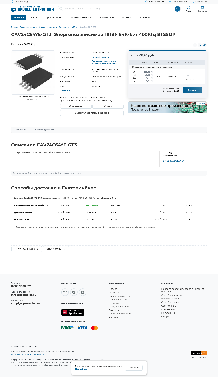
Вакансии (114, 310)
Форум (165, 317)
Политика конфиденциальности (27, 354)
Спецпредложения (119, 307)
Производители (118, 300)
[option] (33, 72)
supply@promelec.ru (25, 303)
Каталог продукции (120, 296)
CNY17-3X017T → (56, 249)
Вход (188, 11)
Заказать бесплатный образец (92, 113)
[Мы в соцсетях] (65, 292)
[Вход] (188, 7)
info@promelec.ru (23, 295)
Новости (113, 289)
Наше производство (120, 314)
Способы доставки (44, 130)
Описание (65, 91)
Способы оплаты (170, 302)
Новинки (114, 303)
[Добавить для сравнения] (200, 45)
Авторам (113, 317)
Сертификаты (168, 306)
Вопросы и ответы (171, 299)
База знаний (168, 309)
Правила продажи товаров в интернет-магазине (183, 290)
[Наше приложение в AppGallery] (84, 312)
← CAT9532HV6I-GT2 (26, 249)
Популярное (168, 313)
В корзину (193, 90)
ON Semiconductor (100, 57)
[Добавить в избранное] (195, 45)
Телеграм (77, 106)
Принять (134, 368)
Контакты (114, 293)
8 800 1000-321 (21, 286)
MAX (109, 106)
